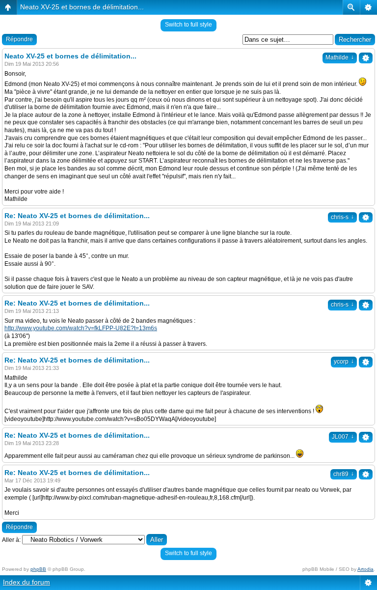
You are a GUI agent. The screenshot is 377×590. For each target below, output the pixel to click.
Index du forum (26, 582)
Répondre (19, 39)
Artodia (365, 569)
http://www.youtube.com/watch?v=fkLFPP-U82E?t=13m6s (80, 328)
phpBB (38, 569)
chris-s (342, 217)
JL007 (343, 436)
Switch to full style (188, 24)
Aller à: (11, 539)
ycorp (344, 361)
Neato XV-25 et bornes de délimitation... (82, 7)
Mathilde (339, 57)
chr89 (343, 474)
